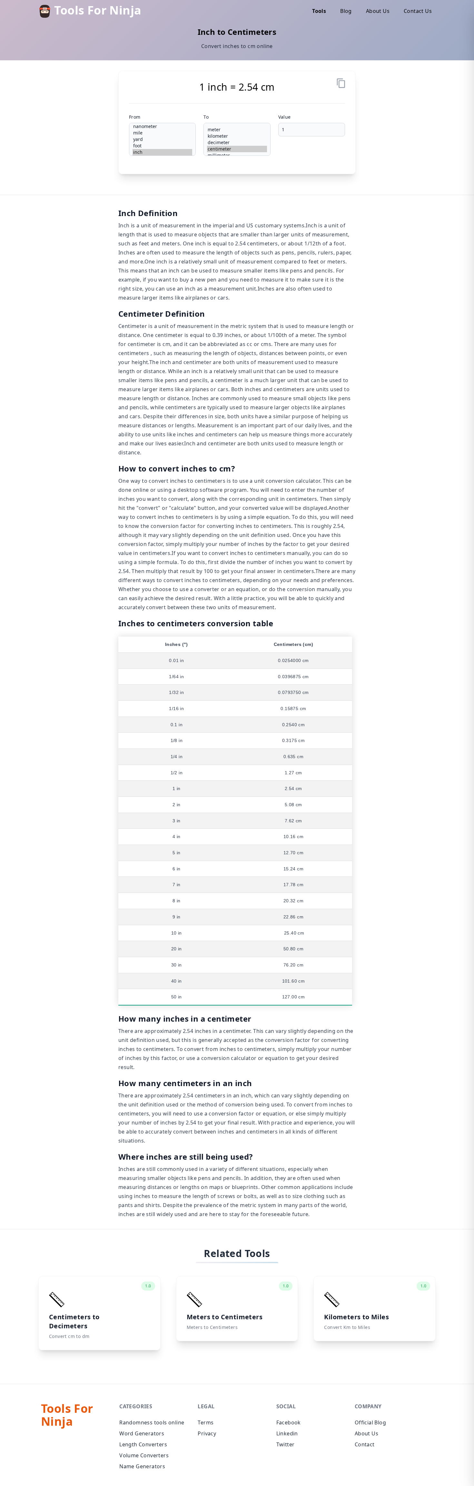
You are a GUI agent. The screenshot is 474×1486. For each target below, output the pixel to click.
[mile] (162, 133)
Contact (365, 1444)
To (206, 117)
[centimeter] (237, 149)
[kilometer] (237, 136)
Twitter (285, 1444)
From (135, 117)
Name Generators (142, 1466)
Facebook (288, 1422)
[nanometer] (162, 126)
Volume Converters (144, 1455)
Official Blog (370, 1422)
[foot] (162, 146)
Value (284, 117)
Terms (205, 1422)
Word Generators (141, 1433)
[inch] (162, 152)
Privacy (207, 1433)
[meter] (237, 129)
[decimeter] (237, 142)
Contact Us (418, 11)
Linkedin (287, 1433)
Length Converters (143, 1444)
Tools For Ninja (96, 11)
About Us (378, 11)
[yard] (162, 139)
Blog (346, 11)
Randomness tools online (151, 1422)
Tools (319, 11)
